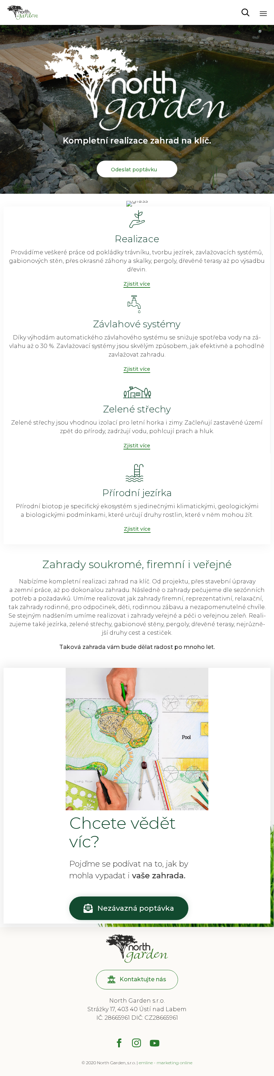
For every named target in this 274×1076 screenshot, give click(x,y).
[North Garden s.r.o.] (22, 12)
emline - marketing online (165, 1062)
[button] (136, 284)
